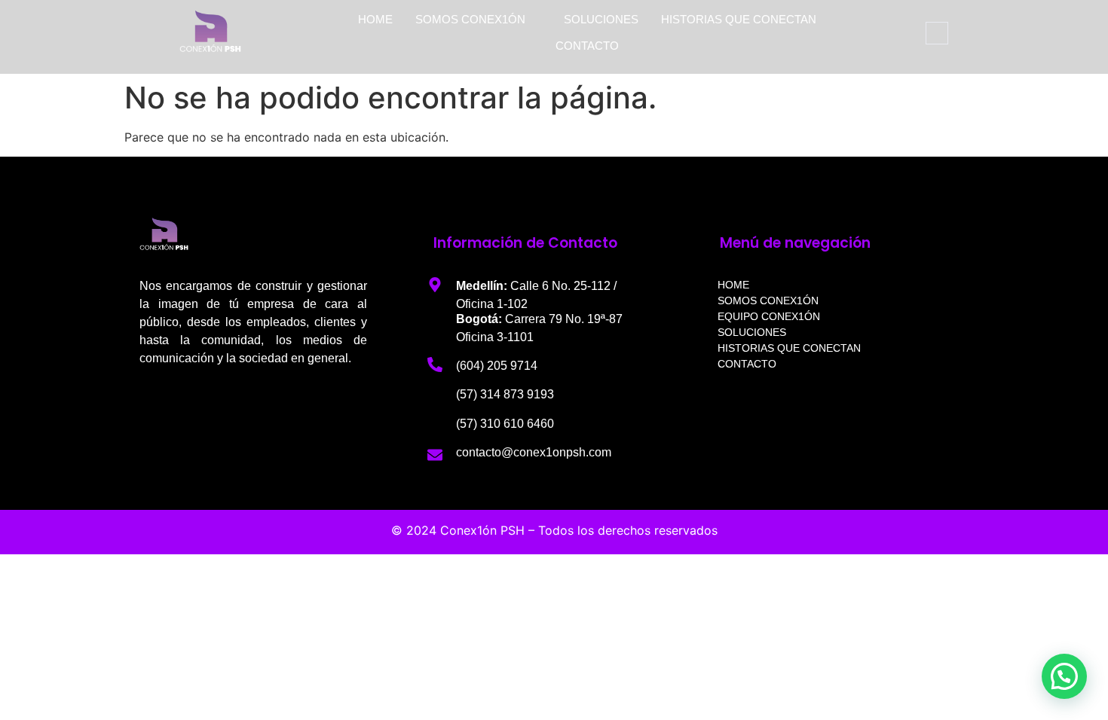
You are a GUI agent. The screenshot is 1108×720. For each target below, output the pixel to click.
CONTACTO (587, 45)
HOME (375, 19)
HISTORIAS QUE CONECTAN (738, 19)
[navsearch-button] (937, 33)
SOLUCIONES (601, 19)
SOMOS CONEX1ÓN (470, 19)
